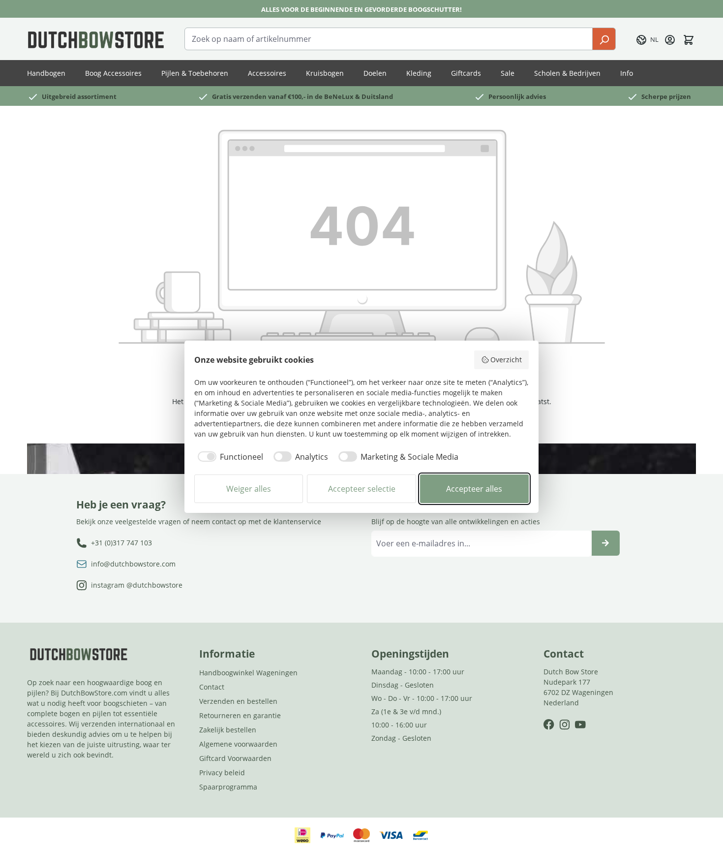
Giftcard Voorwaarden (235, 758)
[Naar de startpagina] (96, 39)
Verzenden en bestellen (238, 701)
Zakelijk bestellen (227, 729)
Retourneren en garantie (240, 715)
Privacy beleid (222, 772)
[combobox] (388, 39)
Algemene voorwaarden (238, 744)
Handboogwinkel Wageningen (248, 672)
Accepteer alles (474, 488)
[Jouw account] (670, 39)
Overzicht (506, 359)
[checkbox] (228, 457)
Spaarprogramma (228, 786)
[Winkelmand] (688, 39)
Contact (211, 687)
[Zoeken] (604, 39)
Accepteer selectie (361, 488)
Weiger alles (248, 488)
